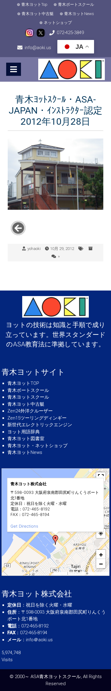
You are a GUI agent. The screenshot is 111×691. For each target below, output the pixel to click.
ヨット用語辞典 (23, 432)
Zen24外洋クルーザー (30, 411)
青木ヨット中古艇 (38, 13)
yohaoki (34, 248)
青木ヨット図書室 (25, 438)
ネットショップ (58, 22)
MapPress (61, 573)
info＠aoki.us (39, 639)
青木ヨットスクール (28, 397)
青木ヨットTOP (23, 383)
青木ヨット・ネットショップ (37, 445)
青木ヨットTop (34, 4)
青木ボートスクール (76, 4)
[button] (55, 540)
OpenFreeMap (76, 573)
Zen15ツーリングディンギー (37, 418)
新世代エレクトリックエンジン (39, 424)
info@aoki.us (38, 47)
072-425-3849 (70, 32)
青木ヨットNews (79, 13)
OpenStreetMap (98, 573)
